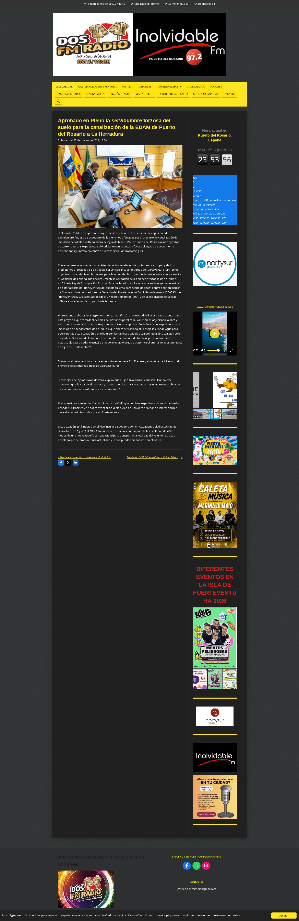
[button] (233, 376)
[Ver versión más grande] (215, 450)
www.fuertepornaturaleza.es (215, 306)
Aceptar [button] (283, 915)
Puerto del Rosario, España (215, 135)
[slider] (213, 350)
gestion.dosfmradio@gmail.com (196, 889)
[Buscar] (58, 101)
